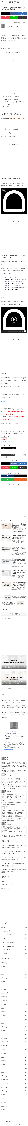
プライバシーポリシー (7, 885)
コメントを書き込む (14, 614)
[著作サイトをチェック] (7, 476)
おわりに (6, 107)
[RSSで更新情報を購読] (20, 479)
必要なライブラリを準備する (11, 97)
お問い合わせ (5, 881)
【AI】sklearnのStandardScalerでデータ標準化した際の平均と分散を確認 (13, 846)
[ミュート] (22, 331)
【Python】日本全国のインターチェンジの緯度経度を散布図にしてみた (13, 858)
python (4, 454)
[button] (22, 17)
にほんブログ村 (5, 442)
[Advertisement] (14, 75)
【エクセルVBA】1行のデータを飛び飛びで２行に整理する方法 (13, 864)
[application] (14, 320)
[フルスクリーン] (25, 331)
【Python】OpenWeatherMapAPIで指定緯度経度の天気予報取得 (13, 871)
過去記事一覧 (5, 401)
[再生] (3, 331)
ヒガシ (14, 731)
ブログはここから (8, 749)
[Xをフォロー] (20, 476)
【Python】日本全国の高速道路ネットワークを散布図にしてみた (13, 852)
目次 (12, 93)
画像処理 (4, 457)
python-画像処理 (11, 454)
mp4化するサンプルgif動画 (11, 99)
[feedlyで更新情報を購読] (7, 479)
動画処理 (23, 454)
